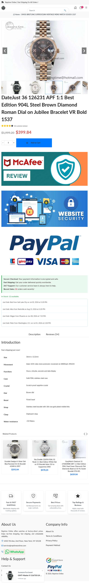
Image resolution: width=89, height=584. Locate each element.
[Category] (86, 7)
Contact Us (6, 566)
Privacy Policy (51, 541)
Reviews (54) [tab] (52, 334)
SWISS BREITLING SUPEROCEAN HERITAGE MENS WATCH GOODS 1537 (48, 14)
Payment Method (53, 545)
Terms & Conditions (54, 536)
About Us (50, 531)
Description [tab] (34, 334)
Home (17, 14)
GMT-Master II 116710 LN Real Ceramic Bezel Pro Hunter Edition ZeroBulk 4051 (30, 575)
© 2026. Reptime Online (54, 574)
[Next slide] (87, 434)
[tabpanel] (15, 457)
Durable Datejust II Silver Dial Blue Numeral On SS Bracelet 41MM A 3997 (15, 464)
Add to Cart (35, 143)
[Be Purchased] (10, 575)
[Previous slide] (84, 434)
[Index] (75, 8)
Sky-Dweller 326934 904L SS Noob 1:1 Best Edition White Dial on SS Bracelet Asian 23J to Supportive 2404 (44, 463)
